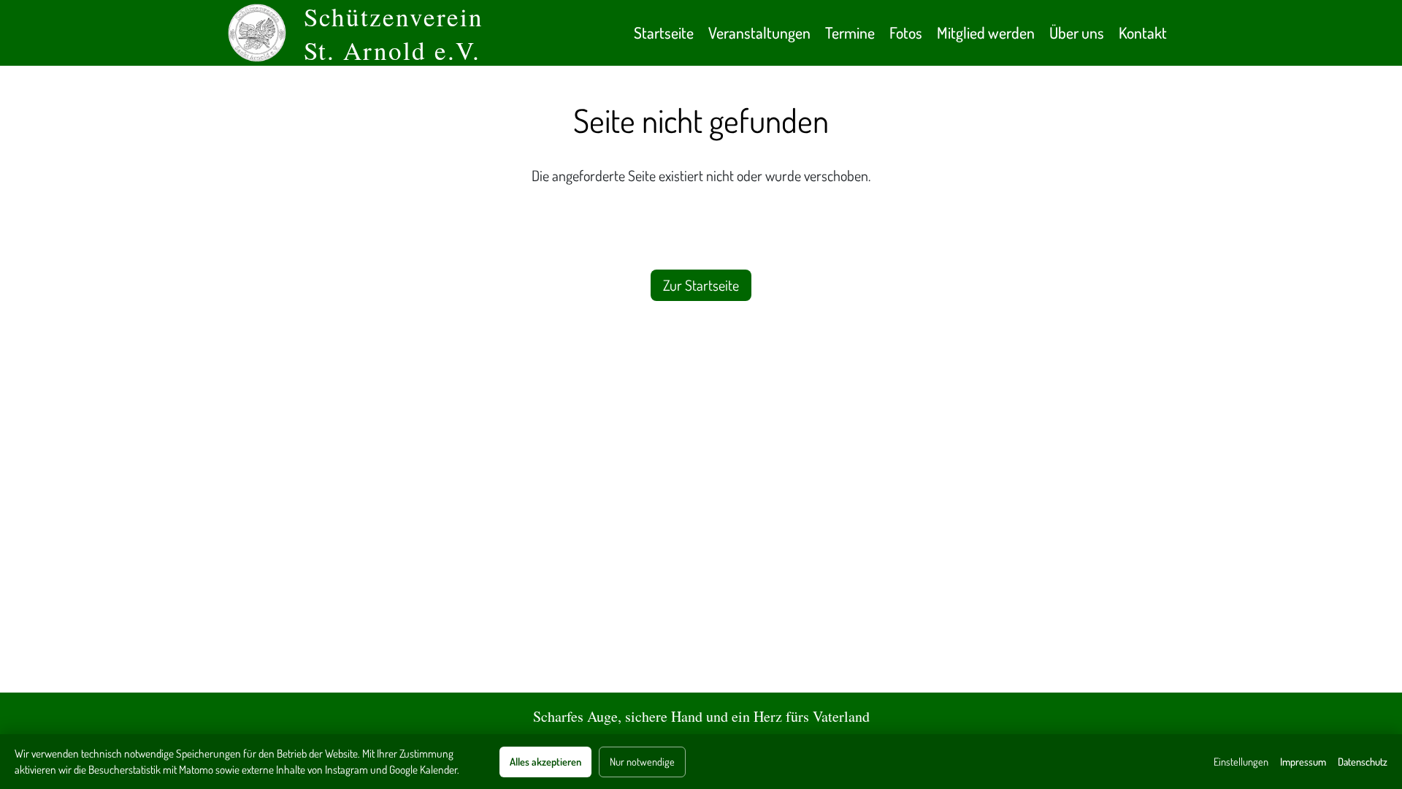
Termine (850, 32)
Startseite (664, 32)
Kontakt (1143, 32)
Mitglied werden (986, 32)
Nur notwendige (642, 761)
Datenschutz (1362, 761)
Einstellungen (1241, 761)
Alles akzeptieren (545, 761)
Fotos (905, 32)
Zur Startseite (701, 284)
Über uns (1076, 32)
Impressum (1303, 761)
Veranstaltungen (759, 32)
